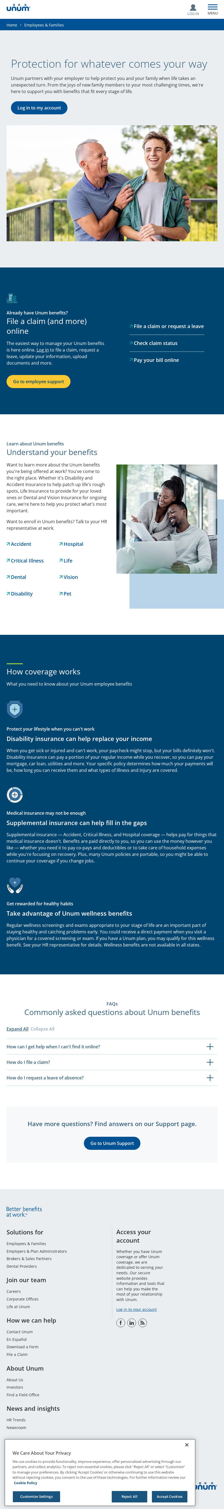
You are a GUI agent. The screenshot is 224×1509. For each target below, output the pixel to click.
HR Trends (16, 1419)
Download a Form (23, 1346)
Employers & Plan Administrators (37, 1251)
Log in (43, 350)
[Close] (187, 1445)
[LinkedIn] (131, 1322)
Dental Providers (22, 1266)
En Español (17, 1339)
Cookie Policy (25, 1482)
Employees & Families (26, 1243)
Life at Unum (18, 1306)
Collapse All (42, 1029)
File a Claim (17, 1354)
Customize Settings (36, 1496)
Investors (15, 1387)
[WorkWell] (142, 1322)
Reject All (129, 1496)
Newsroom (16, 1427)
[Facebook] (120, 1322)
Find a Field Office (23, 1394)
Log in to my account (39, 108)
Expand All (17, 1029)
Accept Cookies (169, 1496)
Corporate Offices (23, 1299)
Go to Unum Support (112, 1143)
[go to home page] (19, 8)
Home (12, 25)
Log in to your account (136, 1309)
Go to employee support (38, 382)
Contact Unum (20, 1331)
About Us (15, 1379)
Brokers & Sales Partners (29, 1258)
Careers (14, 1291)
